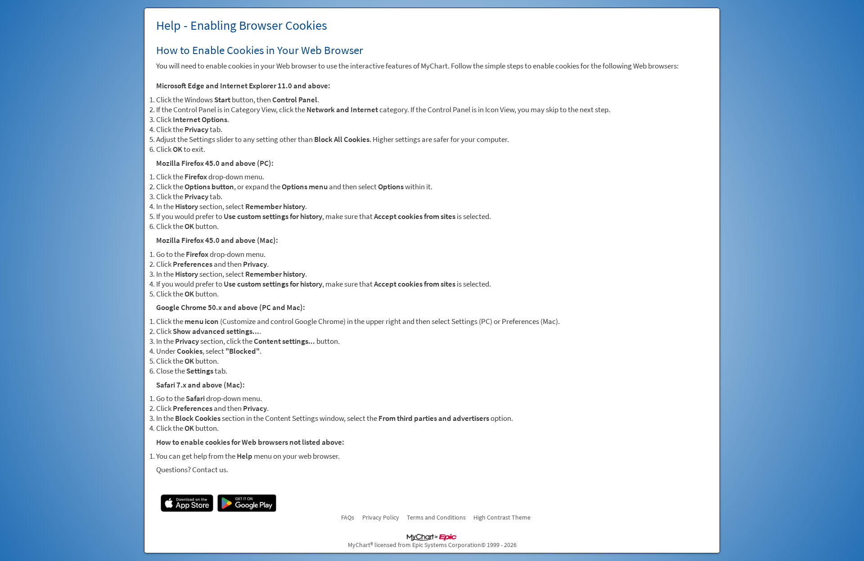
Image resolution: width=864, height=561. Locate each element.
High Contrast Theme (502, 517)
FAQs (347, 517)
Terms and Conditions (436, 517)
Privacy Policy (380, 517)
